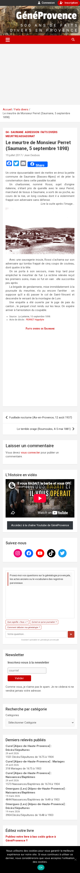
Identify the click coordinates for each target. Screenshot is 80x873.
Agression (32, 132)
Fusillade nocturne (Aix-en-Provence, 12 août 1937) (40, 417)
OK (41, 867)
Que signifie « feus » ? (17, 622)
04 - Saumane (14, 132)
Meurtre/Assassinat (20, 136)
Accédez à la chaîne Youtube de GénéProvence (40, 525)
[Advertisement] (40, 74)
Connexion (48, 2)
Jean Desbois (32, 155)
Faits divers (49, 132)
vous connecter (30, 452)
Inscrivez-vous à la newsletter (28, 662)
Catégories (12, 715)
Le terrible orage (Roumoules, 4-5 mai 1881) (44, 429)
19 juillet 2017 (14, 155)
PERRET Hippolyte (35, 319)
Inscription (71, 2)
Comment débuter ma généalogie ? (23, 627)
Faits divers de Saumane (40, 328)
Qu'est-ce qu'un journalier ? (44, 622)
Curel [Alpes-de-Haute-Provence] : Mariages (35, 761)
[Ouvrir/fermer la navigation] (8, 39)
